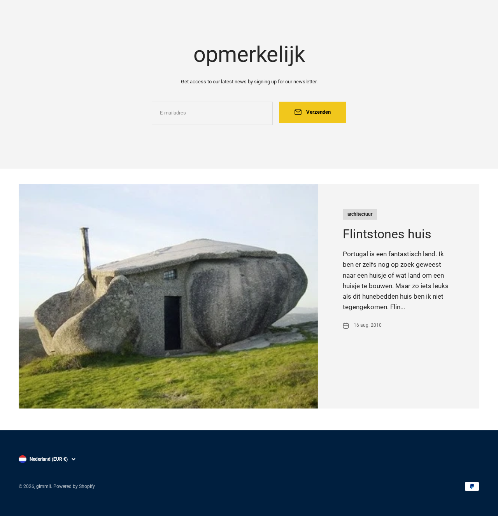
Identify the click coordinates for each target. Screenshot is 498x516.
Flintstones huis (387, 234)
